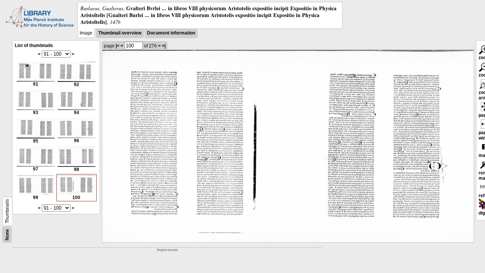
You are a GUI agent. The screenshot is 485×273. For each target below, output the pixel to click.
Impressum (167, 250)
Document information (171, 33)
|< (117, 46)
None (7, 234)
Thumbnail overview (119, 33)
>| (164, 46)
